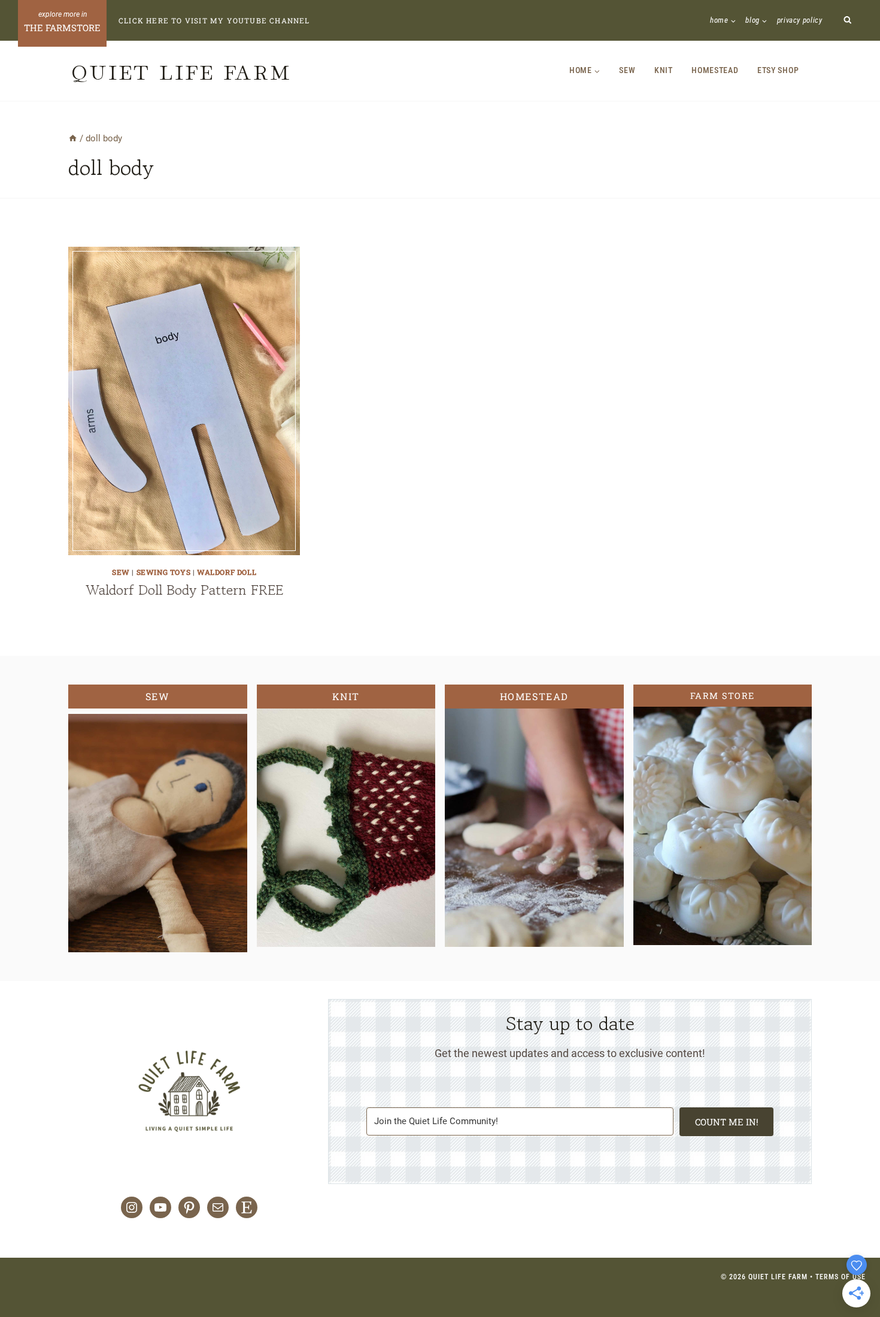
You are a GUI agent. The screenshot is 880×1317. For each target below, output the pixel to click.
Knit (663, 70)
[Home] (72, 138)
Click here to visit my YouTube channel (214, 20)
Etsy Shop (778, 70)
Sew (627, 70)
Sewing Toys (163, 572)
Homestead (714, 70)
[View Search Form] (848, 20)
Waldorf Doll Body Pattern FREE (184, 589)
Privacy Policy (800, 20)
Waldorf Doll (226, 572)
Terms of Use (840, 1277)
